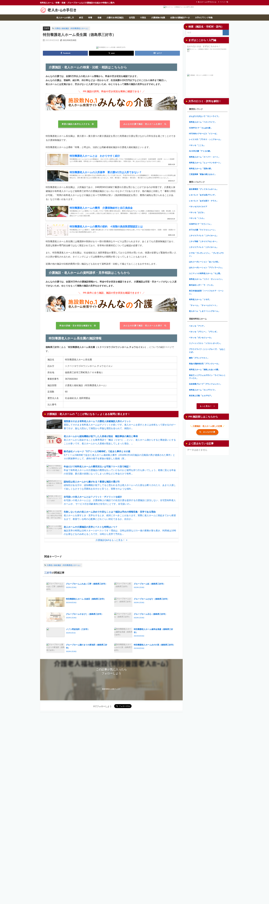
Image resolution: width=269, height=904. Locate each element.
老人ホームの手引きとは (207, 2)
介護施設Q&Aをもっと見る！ (110, 540)
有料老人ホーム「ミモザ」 (200, 299)
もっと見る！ (206, 406)
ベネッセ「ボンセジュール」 (201, 337)
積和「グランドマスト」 (199, 358)
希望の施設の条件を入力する (76, 124)
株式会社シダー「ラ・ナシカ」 (201, 285)
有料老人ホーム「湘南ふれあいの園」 (204, 369)
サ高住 (143, 18)
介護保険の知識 (158, 18)
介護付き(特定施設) (115, 18)
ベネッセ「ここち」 (197, 145)
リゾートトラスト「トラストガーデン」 (205, 343)
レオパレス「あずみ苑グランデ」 (202, 195)
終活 (81, 18)
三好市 (46, 28)
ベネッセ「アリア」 (197, 326)
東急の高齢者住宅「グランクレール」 (204, 364)
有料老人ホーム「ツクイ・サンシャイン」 (206, 279)
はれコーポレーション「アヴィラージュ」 (206, 267)
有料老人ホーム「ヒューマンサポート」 (205, 163)
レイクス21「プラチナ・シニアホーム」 (205, 139)
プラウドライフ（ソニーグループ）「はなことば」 (207, 350)
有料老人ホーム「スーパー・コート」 (204, 157)
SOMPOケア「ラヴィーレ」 (200, 224)
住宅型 (132, 18)
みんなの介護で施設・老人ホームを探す (142, 124)
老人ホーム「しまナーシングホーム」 (204, 311)
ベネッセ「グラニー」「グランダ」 (203, 332)
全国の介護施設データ (180, 18)
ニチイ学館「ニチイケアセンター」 (203, 241)
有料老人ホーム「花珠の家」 (201, 168)
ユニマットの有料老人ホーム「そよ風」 (205, 273)
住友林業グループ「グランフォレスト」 (205, 384)
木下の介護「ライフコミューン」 (202, 230)
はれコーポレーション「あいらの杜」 (204, 262)
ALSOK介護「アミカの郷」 (200, 151)
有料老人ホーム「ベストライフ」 (202, 122)
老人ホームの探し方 (65, 18)
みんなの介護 (209, 432)
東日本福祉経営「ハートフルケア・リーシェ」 (206, 292)
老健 (99, 18)
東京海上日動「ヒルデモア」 (201, 395)
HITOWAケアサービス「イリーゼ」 (203, 134)
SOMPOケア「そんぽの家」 (200, 128)
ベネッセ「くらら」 (197, 218)
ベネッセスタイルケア (198, 206)
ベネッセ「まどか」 (197, 212)
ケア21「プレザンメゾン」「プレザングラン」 (206, 254)
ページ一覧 (224, 2)
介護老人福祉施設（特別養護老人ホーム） (72, 28)
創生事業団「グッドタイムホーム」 (203, 189)
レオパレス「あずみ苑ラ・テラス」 (203, 201)
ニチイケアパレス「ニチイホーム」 (203, 235)
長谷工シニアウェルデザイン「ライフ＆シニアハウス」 (207, 376)
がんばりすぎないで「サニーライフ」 (204, 116)
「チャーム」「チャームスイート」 (203, 305)
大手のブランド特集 (204, 18)
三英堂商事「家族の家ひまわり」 (202, 174)
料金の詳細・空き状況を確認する (76, 326)
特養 (90, 18)
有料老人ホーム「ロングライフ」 (202, 390)
